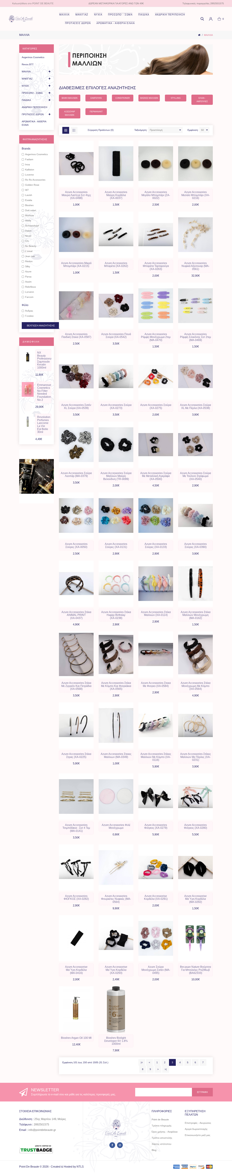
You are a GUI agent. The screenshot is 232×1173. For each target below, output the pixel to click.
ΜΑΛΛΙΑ (64, 14)
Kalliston (29, 169)
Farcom (29, 297)
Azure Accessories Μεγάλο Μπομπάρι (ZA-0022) (155, 195)
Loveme (29, 174)
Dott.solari (30, 210)
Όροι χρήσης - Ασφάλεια (164, 1131)
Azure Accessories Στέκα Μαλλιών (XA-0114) (156, 614)
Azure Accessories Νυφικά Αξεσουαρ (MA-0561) (195, 266)
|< (142, 1062)
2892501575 (41, 1124)
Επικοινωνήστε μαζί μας (197, 1135)
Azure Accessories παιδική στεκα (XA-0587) (76, 336)
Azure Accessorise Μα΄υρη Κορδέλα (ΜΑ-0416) (76, 969)
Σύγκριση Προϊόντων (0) (101, 130)
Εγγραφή (202, 1092)
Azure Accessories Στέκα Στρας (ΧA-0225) (76, 755)
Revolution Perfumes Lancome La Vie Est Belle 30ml (43, 424)
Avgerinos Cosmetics (33, 57)
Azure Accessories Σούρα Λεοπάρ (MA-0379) (76, 475)
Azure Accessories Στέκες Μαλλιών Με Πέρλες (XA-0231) (195, 756)
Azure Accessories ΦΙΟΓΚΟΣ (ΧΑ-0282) (76, 897)
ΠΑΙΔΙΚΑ (143, 14)
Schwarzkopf (32, 225)
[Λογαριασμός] (210, 19)
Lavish (28, 195)
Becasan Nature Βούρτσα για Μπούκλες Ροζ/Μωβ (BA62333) (195, 969)
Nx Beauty (30, 246)
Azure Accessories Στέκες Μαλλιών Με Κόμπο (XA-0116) (155, 756)
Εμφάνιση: (193, 130)
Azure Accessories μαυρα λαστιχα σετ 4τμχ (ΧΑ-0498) (76, 195)
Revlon (29, 261)
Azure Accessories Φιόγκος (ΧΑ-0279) (155, 826)
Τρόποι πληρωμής (162, 1125)
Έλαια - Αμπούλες (202, 100)
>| (166, 1069)
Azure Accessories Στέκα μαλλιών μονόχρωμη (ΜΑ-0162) (195, 615)
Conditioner (122, 98)
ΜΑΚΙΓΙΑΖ (81, 14)
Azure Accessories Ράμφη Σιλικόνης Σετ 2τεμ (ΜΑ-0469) (195, 337)
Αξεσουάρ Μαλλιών (69, 113)
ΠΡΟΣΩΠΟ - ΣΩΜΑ (120, 14)
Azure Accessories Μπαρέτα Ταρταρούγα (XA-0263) (156, 266)
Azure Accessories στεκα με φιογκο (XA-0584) (156, 684)
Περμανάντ (96, 111)
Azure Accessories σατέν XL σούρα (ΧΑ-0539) (76, 406)
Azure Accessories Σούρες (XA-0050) (76, 545)
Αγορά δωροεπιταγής (196, 1129)
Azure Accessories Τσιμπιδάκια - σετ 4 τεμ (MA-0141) (76, 828)
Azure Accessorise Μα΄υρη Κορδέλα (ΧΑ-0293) (116, 969)
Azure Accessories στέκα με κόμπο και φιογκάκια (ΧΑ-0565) (116, 685)
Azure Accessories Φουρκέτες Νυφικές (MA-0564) (116, 899)
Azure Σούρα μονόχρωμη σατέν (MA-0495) (155, 969)
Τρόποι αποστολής (162, 1137)
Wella (28, 220)
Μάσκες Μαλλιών (149, 98)
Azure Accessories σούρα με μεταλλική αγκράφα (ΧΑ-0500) (155, 476)
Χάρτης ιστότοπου (161, 1144)
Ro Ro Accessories (35, 179)
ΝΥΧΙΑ (98, 14)
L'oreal (28, 251)
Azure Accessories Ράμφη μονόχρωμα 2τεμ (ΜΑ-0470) (156, 337)
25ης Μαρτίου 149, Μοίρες (50, 1119)
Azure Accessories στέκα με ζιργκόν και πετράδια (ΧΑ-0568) (76, 685)
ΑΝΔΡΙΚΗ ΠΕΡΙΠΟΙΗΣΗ (170, 14)
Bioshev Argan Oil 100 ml (76, 1037)
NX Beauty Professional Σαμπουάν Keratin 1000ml (44, 360)
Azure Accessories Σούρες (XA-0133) (156, 545)
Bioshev (29, 205)
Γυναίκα (29, 315)
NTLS (80, 1166)
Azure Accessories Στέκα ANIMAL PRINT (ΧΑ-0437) (76, 615)
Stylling (176, 98)
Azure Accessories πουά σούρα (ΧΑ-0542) (116, 336)
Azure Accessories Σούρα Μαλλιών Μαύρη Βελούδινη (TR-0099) (116, 476)
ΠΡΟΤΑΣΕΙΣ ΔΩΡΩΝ (78, 23)
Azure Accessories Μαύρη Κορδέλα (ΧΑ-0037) (116, 195)
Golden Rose (32, 184)
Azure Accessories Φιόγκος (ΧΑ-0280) (195, 826)
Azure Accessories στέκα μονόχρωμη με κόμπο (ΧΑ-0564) (195, 685)
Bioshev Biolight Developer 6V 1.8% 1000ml (116, 1040)
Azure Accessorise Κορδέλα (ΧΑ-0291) (156, 897)
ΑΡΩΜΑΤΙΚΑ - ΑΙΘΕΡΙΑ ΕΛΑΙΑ (115, 23)
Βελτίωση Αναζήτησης (41, 325)
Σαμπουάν (96, 98)
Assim (28, 281)
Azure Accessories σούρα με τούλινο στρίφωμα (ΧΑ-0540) (195, 476)
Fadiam (29, 159)
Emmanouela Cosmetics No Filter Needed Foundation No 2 (44, 392)
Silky (27, 266)
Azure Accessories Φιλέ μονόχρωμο (116, 826)
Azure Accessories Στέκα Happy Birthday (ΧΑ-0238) (116, 615)
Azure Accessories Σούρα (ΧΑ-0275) (155, 406)
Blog (154, 1150)
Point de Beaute (160, 1119)
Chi (27, 241)
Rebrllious (30, 286)
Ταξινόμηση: (140, 130)
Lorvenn (29, 292)
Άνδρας (29, 310)
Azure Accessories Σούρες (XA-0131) (116, 545)
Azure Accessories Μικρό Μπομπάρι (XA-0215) (76, 265)
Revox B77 (27, 64)
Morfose (29, 215)
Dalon (28, 230)
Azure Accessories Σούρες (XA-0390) (195, 545)
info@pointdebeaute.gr (42, 1129)
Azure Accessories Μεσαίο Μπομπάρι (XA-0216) (195, 195)
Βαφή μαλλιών (69, 98)
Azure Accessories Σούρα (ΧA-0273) (116, 406)
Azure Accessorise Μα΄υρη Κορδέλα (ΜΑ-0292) (195, 899)
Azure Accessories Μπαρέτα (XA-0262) (116, 265)
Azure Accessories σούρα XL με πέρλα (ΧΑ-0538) (195, 406)
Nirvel (28, 235)
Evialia (28, 200)
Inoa (27, 164)
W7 (27, 190)
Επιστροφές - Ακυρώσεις (198, 1123)
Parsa (28, 276)
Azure (28, 271)
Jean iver (30, 256)
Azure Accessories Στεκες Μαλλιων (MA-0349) (116, 755)
